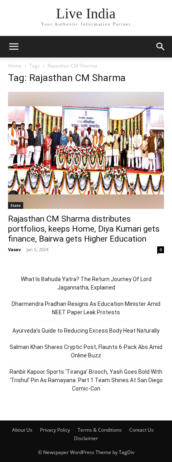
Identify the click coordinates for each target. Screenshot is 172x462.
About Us (22, 429)
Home (15, 65)
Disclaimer (86, 438)
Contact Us (141, 429)
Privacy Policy (55, 429)
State (15, 205)
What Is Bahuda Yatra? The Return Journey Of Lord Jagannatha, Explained (86, 283)
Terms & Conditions (100, 429)
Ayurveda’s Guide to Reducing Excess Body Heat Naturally (86, 330)
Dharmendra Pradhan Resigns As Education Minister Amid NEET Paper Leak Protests (86, 308)
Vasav (14, 249)
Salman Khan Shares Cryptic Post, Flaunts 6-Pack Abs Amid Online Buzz (86, 351)
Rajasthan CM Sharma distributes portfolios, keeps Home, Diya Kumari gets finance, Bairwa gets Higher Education (84, 229)
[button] (13, 47)
